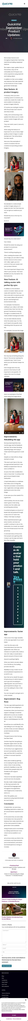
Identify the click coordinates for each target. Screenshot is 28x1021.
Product (14, 20)
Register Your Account (8, 233)
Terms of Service (6, 993)
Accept (14, 1015)
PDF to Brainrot (5, 986)
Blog (3, 976)
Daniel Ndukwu (14, 858)
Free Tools (4, 984)
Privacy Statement (17, 1018)
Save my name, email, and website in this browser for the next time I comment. (13, 960)
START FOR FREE (18, 605)
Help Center (5, 982)
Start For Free (8, 387)
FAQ (3, 978)
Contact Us (4, 980)
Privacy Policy (5, 995)
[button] (26, 1000)
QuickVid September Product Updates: (14, 29)
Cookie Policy (9, 1018)
